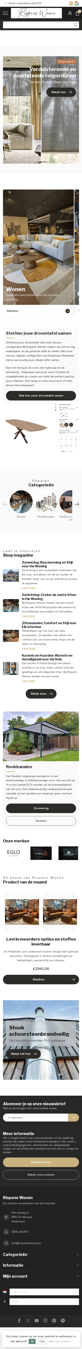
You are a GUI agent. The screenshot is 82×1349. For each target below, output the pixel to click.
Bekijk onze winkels (41, 1175)
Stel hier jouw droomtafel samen (41, 396)
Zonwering (41, 808)
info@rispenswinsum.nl (26, 1243)
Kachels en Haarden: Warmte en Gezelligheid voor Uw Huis (47, 657)
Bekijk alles (38, 694)
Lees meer (29, 588)
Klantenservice (41, 1162)
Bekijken (38, 979)
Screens (41, 821)
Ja (32, 1341)
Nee (42, 1341)
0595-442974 (19, 1232)
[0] (77, 13)
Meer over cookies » (60, 1341)
